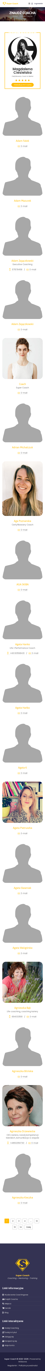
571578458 (17, 269)
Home (15, 16)
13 (15, 1227)
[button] (22, 85)
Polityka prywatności (28, 1365)
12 (37, 1221)
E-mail (24, 146)
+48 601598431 (17, 653)
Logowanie (38, 4)
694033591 (17, 1016)
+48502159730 (17, 1143)
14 (21, 1227)
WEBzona (22, 1361)
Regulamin (12, 1365)
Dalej (28, 1227)
